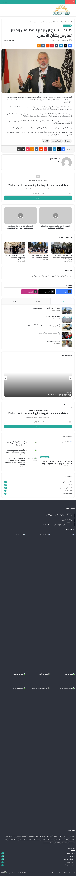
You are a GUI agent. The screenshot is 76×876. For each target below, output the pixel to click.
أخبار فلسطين (61, 21)
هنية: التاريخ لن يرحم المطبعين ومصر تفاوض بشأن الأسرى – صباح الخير (50, 276)
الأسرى (45, 141)
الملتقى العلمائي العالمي (46, 839)
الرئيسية (68, 21)
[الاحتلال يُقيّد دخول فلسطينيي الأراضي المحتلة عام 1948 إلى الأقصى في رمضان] (63, 540)
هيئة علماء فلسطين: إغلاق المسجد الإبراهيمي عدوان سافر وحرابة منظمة (62, 257)
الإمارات (65, 836)
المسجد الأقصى (58, 839)
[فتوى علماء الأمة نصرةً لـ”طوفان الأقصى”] (13, 603)
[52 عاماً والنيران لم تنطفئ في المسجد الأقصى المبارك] (31, 444)
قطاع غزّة (57, 842)
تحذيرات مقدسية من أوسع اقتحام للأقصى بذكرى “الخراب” (39, 256)
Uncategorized (66, 493)
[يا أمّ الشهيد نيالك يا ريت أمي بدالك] (67, 335)
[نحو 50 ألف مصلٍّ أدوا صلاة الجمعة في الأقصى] (67, 310)
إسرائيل (67, 141)
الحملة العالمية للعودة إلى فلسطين (37, 836)
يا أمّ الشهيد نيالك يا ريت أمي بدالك (49, 333)
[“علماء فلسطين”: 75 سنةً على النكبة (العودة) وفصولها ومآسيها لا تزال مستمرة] (38, 694)
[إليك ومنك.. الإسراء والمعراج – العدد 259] (38, 680)
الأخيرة (38, 301)
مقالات (69, 485)
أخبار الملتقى (67, 490)
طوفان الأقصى (13, 839)
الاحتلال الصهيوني (57, 836)
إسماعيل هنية (56, 141)
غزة (6, 839)
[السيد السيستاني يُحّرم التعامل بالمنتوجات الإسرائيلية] (67, 327)
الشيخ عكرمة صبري (21, 836)
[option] (38, 378)
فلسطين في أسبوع (65, 487)
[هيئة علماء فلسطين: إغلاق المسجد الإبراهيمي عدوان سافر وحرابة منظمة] (61, 248)
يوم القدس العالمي (48, 842)
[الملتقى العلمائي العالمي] (61, 10)
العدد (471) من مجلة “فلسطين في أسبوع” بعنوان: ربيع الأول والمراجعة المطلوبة (43, 2)
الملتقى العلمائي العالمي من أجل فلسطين (28, 839)
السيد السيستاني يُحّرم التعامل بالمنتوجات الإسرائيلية (43, 325)
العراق (72, 839)
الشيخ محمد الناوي (10, 836)
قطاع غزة (64, 842)
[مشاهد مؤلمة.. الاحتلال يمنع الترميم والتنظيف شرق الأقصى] (31, 452)
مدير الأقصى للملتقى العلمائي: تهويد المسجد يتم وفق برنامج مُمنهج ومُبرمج (57, 462)
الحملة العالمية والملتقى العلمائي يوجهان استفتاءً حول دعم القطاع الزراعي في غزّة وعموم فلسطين (14, 461)
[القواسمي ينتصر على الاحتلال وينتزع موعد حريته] (63, 680)
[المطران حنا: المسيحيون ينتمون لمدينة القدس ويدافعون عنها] (13, 756)
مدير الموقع (65, 40)
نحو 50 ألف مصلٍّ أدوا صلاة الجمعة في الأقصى (46, 308)
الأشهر (62, 301)
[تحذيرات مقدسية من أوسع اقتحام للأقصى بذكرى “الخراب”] (38, 248)
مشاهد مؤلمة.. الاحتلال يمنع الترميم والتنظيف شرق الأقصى (15, 451)
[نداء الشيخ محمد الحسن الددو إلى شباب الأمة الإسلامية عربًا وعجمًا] (63, 694)
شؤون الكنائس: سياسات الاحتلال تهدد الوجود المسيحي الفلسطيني (15, 257)
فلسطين (72, 842)
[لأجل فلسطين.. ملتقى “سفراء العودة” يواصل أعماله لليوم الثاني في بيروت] (13, 680)
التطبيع (49, 836)
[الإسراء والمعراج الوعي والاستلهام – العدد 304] (38, 540)
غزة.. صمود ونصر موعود (53, 341)
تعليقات (14, 301)
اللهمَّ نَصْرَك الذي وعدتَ (53, 316)
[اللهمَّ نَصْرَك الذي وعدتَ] (67, 319)
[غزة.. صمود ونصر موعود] (67, 343)
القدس (66, 839)
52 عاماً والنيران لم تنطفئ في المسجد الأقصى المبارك (16, 443)
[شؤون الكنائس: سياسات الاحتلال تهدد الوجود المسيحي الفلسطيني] (14, 248)
